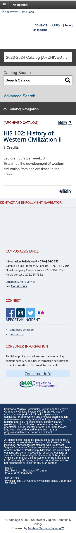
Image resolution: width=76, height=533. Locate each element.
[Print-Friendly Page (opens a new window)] (65, 123)
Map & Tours (19, 286)
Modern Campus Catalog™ (46, 528)
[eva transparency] (38, 384)
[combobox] (38, 57)
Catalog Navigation (23, 108)
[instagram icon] (20, 315)
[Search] (67, 80)
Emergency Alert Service (20, 281)
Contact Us (17, 334)
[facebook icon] (10, 315)
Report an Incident (41, 432)
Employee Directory (22, 329)
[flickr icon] (40, 315)
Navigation (20, 5)
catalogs (14, 520)
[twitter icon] (30, 315)
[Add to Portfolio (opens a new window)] (60, 123)
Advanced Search (19, 95)
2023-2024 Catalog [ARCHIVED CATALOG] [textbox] (39, 57)
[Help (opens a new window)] (70, 123)
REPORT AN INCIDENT (23, 319)
